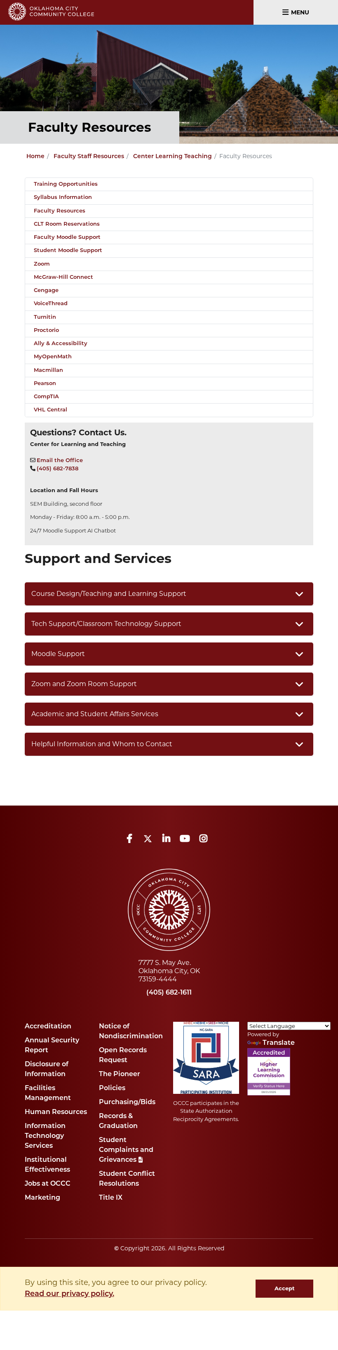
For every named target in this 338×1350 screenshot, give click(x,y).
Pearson (45, 383)
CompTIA (46, 396)
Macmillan (48, 370)
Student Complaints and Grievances (126, 1150)
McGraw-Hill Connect (63, 277)
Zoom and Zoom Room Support (84, 684)
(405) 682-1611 (169, 993)
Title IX (110, 1198)
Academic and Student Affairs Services (94, 714)
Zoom (42, 264)
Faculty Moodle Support (67, 237)
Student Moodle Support (68, 250)
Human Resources (56, 1112)
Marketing (42, 1198)
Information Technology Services (45, 1136)
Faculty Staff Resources (89, 157)
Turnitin (45, 317)
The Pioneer (119, 1074)
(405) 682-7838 (57, 469)
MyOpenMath (53, 357)
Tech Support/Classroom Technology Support (106, 624)
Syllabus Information (63, 197)
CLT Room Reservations (67, 224)
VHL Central (50, 410)
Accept (285, 1288)
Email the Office (60, 460)
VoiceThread (51, 303)
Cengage (46, 290)
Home (35, 157)
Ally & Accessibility (60, 343)
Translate (279, 1043)
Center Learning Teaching (172, 157)
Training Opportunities (66, 184)
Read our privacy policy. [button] (69, 1294)
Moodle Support (58, 654)
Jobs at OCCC (47, 1184)
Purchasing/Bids (127, 1102)
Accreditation (48, 1026)
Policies (112, 1088)
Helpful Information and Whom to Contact (101, 744)
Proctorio (46, 330)
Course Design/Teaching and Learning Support (108, 594)
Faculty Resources (59, 211)
